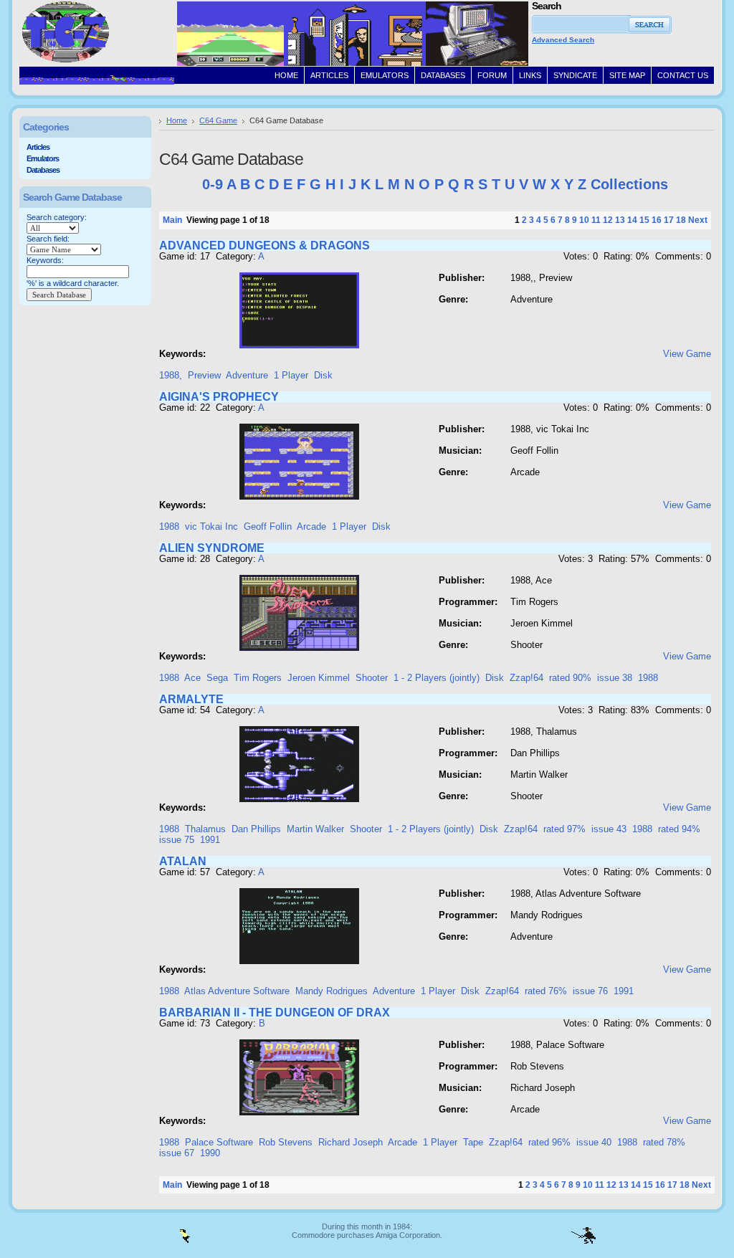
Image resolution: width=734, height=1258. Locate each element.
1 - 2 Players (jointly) (437, 677)
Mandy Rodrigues (331, 991)
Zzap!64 (526, 677)
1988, (170, 375)
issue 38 (614, 677)
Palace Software (219, 1142)
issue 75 (176, 839)
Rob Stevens (286, 1142)
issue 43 (608, 829)
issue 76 (590, 991)
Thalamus (205, 829)
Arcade (311, 526)
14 (632, 220)
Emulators (43, 158)
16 (657, 220)
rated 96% (549, 1142)
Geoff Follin (268, 526)
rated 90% (570, 677)
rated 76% (546, 991)
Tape (473, 1142)
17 (669, 220)
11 (596, 220)
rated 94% (679, 829)
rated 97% (564, 829)
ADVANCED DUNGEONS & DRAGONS (264, 245)
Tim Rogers (258, 677)
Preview (204, 375)
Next (697, 220)
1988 (169, 526)
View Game (687, 353)
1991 (210, 839)
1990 (210, 1153)
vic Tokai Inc (211, 526)
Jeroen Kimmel (318, 677)
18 (681, 220)
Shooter (372, 677)
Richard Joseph (350, 1142)
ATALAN (182, 861)
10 (584, 220)
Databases (43, 170)
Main (172, 220)
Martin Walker (315, 829)
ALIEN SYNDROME (211, 548)
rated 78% (664, 1142)
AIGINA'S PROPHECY (219, 397)
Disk (323, 375)
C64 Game (218, 120)
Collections (629, 184)
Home (176, 120)
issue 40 (593, 1142)
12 (608, 220)
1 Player (291, 375)
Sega (217, 677)
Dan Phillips (256, 829)
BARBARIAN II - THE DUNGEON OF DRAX (274, 1012)
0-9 (212, 184)
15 (644, 220)
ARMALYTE (191, 699)
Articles (38, 147)
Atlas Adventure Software (237, 991)
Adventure (247, 375)
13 (620, 220)
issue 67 (176, 1153)
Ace (192, 677)
